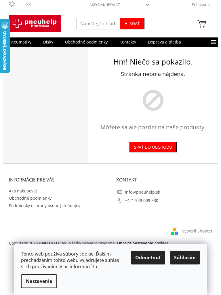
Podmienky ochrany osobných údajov (44, 205)
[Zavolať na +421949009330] (17, 4)
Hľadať (132, 23)
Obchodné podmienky (30, 198)
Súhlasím (185, 257)
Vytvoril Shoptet (197, 231)
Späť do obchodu (153, 147)
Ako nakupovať (104, 4)
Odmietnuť (148, 257)
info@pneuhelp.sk (142, 192)
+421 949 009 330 (141, 200)
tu (95, 266)
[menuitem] (20, 42)
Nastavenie (39, 281)
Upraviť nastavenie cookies (143, 243)
